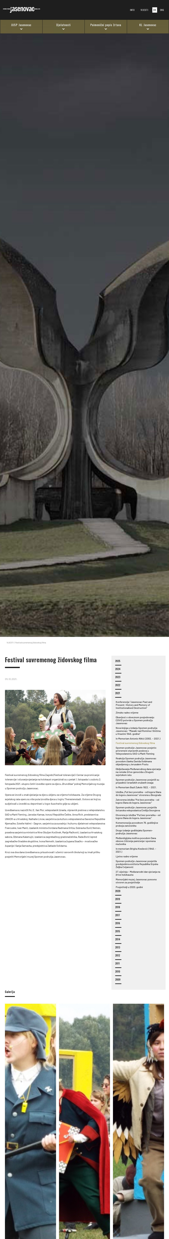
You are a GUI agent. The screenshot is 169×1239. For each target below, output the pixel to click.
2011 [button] (117, 963)
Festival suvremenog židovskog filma (135, 742)
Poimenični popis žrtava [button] (105, 25)
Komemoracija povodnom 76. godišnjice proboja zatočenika (137, 824)
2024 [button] (117, 669)
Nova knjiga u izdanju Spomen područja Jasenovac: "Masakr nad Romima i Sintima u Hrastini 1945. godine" (138, 730)
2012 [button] (117, 955)
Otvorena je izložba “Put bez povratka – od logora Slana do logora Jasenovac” (138, 816)
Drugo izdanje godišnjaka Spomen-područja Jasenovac (134, 832)
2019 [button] (117, 899)
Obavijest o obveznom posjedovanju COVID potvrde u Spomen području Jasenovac (135, 720)
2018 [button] (117, 907)
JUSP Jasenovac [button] (21, 25)
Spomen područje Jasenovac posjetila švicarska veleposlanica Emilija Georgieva (138, 809)
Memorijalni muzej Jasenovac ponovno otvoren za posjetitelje (136, 881)
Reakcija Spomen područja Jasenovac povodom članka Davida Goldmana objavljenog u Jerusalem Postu (136, 761)
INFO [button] (132, 10)
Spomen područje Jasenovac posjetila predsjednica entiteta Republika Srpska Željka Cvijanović (137, 864)
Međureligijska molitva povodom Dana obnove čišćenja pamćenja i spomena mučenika (136, 841)
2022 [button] (117, 685)
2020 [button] (117, 891)
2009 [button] (117, 979)
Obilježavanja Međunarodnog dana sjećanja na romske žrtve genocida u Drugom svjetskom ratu (138, 771)
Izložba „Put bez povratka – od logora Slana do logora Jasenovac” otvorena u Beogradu (138, 793)
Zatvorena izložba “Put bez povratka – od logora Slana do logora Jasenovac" (137, 801)
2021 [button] (117, 693)
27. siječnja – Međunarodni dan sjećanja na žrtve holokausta (138, 873)
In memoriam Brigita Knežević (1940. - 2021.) (136, 850)
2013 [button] (117, 947)
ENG (162, 10)
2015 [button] (117, 931)
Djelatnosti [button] (63, 25)
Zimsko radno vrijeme (127, 712)
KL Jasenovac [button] (147, 25)
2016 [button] (117, 923)
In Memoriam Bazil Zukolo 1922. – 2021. (136, 787)
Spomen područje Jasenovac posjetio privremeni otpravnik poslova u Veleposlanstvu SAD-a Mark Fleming (136, 750)
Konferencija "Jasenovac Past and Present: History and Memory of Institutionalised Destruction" (134, 704)
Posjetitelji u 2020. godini (129, 887)
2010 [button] (117, 971)
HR (154, 10)
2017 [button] (117, 915)
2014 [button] (117, 939)
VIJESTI (144, 10)
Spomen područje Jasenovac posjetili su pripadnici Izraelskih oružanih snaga (137, 781)
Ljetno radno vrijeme (127, 856)
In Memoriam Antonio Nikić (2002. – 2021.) (138, 738)
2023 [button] (117, 677)
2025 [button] (117, 661)
